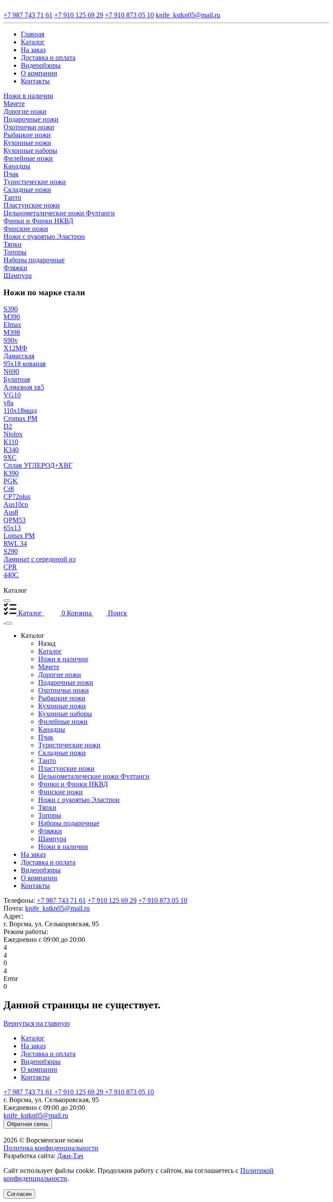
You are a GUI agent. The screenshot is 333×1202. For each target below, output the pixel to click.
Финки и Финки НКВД (73, 784)
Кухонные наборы (65, 713)
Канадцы (51, 729)
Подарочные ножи (65, 682)
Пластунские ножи (66, 768)
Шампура (52, 838)
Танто (47, 760)
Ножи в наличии (63, 659)
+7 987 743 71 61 (61, 900)
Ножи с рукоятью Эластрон (79, 799)
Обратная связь (28, 1124)
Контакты (35, 885)
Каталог (50, 651)
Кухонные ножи (62, 706)
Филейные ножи (63, 721)
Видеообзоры (41, 870)
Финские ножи (60, 792)
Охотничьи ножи (63, 690)
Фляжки (50, 831)
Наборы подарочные (68, 823)
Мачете (48, 666)
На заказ (33, 854)
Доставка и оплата (48, 862)
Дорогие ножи (59, 674)
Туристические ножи (69, 745)
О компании (39, 878)
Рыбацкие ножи (61, 698)
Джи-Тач (70, 1155)
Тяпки (47, 807)
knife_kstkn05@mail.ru (57, 908)
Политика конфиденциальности (50, 1148)
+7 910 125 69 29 (112, 900)
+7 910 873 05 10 (162, 900)
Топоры (49, 815)
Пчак (45, 737)
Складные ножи (62, 752)
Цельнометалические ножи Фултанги (94, 776)
